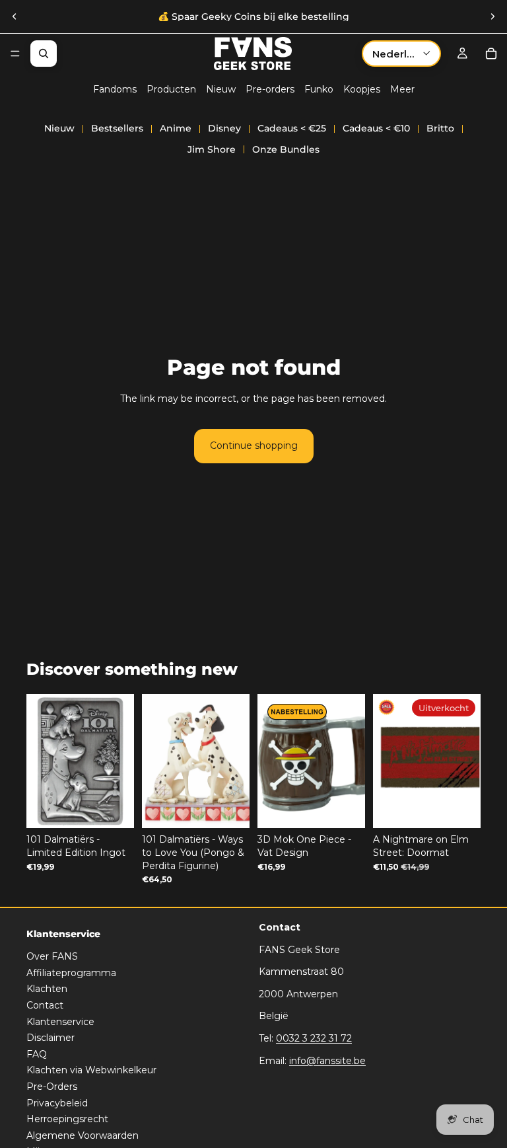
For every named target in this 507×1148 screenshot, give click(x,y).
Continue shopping (254, 445)
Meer (402, 89)
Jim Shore (211, 149)
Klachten (46, 989)
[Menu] (15, 53)
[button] (401, 53)
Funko (318, 89)
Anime (175, 128)
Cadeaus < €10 (376, 128)
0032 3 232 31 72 (314, 1038)
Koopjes (361, 89)
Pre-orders (270, 89)
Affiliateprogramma (71, 973)
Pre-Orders (51, 1086)
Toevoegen (124, 808)
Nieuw (221, 89)
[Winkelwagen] (491, 53)
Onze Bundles (286, 149)
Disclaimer (50, 1038)
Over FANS (52, 956)
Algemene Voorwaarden (82, 1135)
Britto (440, 128)
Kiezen (240, 808)
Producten (171, 89)
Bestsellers (117, 128)
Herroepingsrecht (67, 1119)
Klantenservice (60, 1022)
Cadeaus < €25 (291, 128)
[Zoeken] (43, 53)
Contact (44, 1005)
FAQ (36, 1054)
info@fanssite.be (327, 1061)
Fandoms (115, 89)
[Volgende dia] (492, 16)
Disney (224, 128)
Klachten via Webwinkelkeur (91, 1071)
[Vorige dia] (14, 16)
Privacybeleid (57, 1103)
